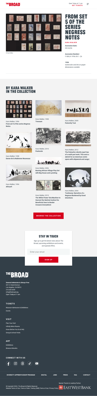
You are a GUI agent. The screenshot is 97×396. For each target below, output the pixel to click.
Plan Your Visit (11, 323)
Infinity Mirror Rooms (13, 326)
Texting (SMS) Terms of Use (39, 388)
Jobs (55, 375)
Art (8, 341)
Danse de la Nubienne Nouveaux (18, 158)
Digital (44, 375)
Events (8, 311)
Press (65, 375)
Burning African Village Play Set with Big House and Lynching (47, 171)
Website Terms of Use (13, 388)
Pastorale (39, 151)
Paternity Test (70, 123)
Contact (86, 375)
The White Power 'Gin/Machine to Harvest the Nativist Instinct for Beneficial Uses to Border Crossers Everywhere (47, 201)
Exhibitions (9, 345)
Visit (9, 319)
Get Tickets (77, 5)
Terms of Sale (25, 388)
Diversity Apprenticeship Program (21, 375)
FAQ (75, 375)
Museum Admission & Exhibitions (17, 307)
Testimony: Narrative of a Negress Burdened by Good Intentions (75, 195)
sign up (48, 259)
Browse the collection (48, 216)
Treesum (38, 121)
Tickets (10, 303)
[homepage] (13, 4)
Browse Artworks (11, 348)
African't (9, 186)
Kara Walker (71, 42)
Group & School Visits (13, 333)
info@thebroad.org (12, 292)
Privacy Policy (53, 388)
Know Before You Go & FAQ (15, 329)
